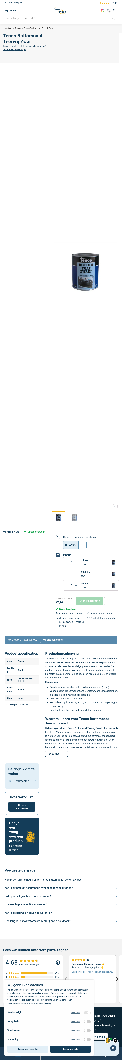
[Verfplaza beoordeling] (33, 962)
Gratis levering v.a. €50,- (17, 3)
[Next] (117, 979)
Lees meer (54, 753)
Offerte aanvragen (53, 639)
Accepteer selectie (28, 1049)
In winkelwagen (91, 600)
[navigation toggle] (7, 11)
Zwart (72, 544)
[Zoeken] (113, 18)
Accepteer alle (70, 1049)
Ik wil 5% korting (96, 1036)
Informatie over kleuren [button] (84, 537)
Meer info (75, 1012)
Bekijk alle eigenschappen (14, 49)
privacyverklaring (43, 1003)
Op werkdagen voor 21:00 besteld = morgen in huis (71, 622)
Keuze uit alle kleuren (102, 613)
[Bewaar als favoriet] (108, 601)
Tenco (21, 661)
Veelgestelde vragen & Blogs (22, 639)
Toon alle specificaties (15, 704)
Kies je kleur (102, 11)
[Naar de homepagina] (60, 10)
